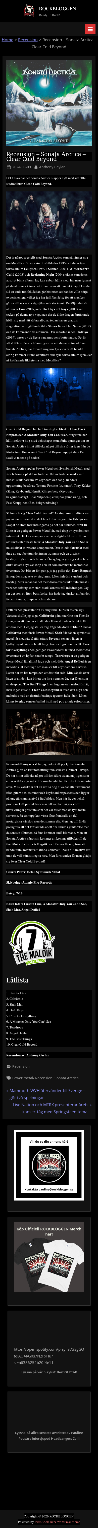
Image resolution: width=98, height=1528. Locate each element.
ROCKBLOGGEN (57, 8)
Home (7, 40)
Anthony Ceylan (52, 166)
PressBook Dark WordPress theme (57, 1521)
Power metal (22, 1078)
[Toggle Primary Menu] (90, 29)
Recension (28, 40)
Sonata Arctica (67, 1078)
